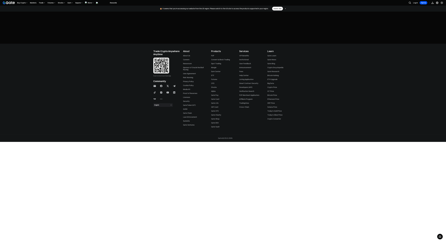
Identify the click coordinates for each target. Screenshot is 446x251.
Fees (241, 71)
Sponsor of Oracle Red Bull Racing (193, 68)
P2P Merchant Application (249, 95)
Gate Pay (214, 95)
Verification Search (246, 91)
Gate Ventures (189, 125)
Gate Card (215, 99)
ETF (212, 75)
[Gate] (9, 2)
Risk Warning (188, 77)
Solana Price (272, 107)
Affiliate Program (246, 99)
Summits (186, 121)
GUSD (185, 109)
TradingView (244, 103)
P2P (212, 56)
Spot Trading (216, 64)
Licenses (186, 97)
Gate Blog (271, 64)
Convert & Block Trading (220, 60)
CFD (212, 83)
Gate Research (273, 71)
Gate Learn (271, 56)
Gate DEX (215, 123)
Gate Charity (216, 115)
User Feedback (245, 64)
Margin (213, 67)
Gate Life (214, 103)
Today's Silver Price (274, 115)
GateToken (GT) (189, 105)
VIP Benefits (244, 56)
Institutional (244, 60)
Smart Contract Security (248, 83)
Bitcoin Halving (273, 75)
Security (186, 101)
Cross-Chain (244, 107)
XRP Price (271, 103)
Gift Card (214, 107)
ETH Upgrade (272, 79)
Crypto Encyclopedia (275, 67)
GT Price (270, 91)
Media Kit (186, 89)
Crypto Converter (274, 119)
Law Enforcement (190, 117)
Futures (214, 79)
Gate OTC (215, 111)
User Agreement (189, 74)
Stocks (214, 87)
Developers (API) (245, 87)
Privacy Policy (188, 81)
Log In (415, 3)
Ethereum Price (273, 99)
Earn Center (215, 71)
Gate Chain (187, 113)
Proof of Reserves (190, 93)
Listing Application (246, 79)
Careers (186, 60)
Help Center (244, 75)
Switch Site (278, 9)
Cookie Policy (188, 85)
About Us (186, 56)
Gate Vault (215, 127)
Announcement (245, 67)
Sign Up (423, 3)
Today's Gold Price (274, 111)
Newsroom (187, 64)
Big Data (270, 83)
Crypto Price (272, 87)
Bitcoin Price (272, 95)
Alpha (213, 91)
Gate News (271, 60)
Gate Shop (215, 119)
